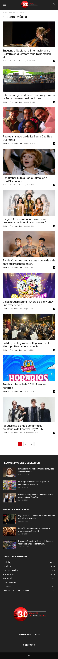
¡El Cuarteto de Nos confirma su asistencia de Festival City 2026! (23, 427)
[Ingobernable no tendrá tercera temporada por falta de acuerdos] (9, 519)
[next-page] (37, 444)
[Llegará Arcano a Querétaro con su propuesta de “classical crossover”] (29, 203)
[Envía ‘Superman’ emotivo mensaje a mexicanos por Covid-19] (9, 531)
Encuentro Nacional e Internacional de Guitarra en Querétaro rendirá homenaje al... (27, 54)
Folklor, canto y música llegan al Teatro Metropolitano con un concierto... (27, 345)
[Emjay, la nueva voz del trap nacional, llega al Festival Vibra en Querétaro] (9, 472)
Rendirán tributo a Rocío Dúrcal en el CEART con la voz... (25, 179)
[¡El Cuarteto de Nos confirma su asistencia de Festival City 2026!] (29, 410)
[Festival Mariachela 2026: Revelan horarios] (29, 368)
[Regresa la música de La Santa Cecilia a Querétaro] (29, 120)
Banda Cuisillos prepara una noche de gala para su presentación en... (29, 262)
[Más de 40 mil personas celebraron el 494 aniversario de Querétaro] (9, 497)
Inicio (5, 13)
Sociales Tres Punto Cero (12, 61)
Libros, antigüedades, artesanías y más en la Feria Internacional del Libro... (29, 97)
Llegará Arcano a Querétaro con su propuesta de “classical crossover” (24, 221)
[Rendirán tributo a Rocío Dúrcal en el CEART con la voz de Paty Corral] (29, 162)
